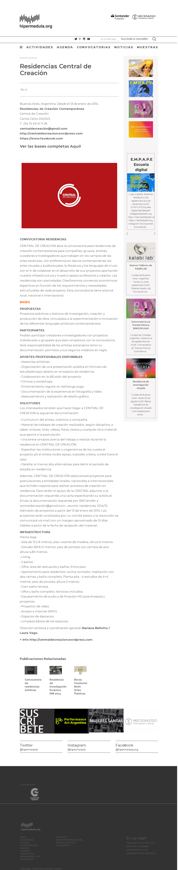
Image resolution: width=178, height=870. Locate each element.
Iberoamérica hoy (30, 856)
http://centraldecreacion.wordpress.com (51, 133)
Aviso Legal (25, 868)
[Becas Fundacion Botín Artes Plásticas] (80, 670)
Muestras (147, 47)
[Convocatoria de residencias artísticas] (31, 670)
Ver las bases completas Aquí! (50, 146)
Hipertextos (27, 853)
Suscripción (27, 859)
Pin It (24, 89)
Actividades (39, 47)
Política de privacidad (42, 868)
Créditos (58, 868)
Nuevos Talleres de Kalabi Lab (141, 267)
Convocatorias (94, 47)
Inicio (23, 837)
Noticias (123, 47)
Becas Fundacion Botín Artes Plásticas (80, 686)
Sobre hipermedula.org (69, 840)
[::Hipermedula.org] (39, 20)
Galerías (25, 851)
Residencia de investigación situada (141, 384)
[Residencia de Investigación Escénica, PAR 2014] (56, 670)
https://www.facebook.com (41, 138)
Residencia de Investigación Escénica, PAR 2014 (58, 686)
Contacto (61, 837)
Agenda (65, 47)
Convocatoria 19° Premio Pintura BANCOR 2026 (141, 325)
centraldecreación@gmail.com (43, 128)
